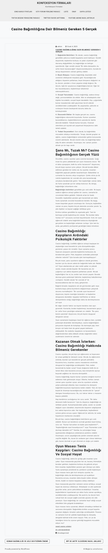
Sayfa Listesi (85, 11)
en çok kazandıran (63, 530)
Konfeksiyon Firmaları (54, 3)
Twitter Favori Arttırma (54, 18)
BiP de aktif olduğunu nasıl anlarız (83, 541)
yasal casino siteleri (63, 526)
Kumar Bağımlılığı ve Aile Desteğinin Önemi (27, 541)
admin (59, 46)
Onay (74, 11)
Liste (66, 11)
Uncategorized (63, 533)
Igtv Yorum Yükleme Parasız (48, 11)
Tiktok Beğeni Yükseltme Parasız (25, 18)
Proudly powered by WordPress (17, 549)
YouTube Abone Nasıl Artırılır (81, 18)
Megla (87, 549)
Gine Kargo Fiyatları (23, 11)
